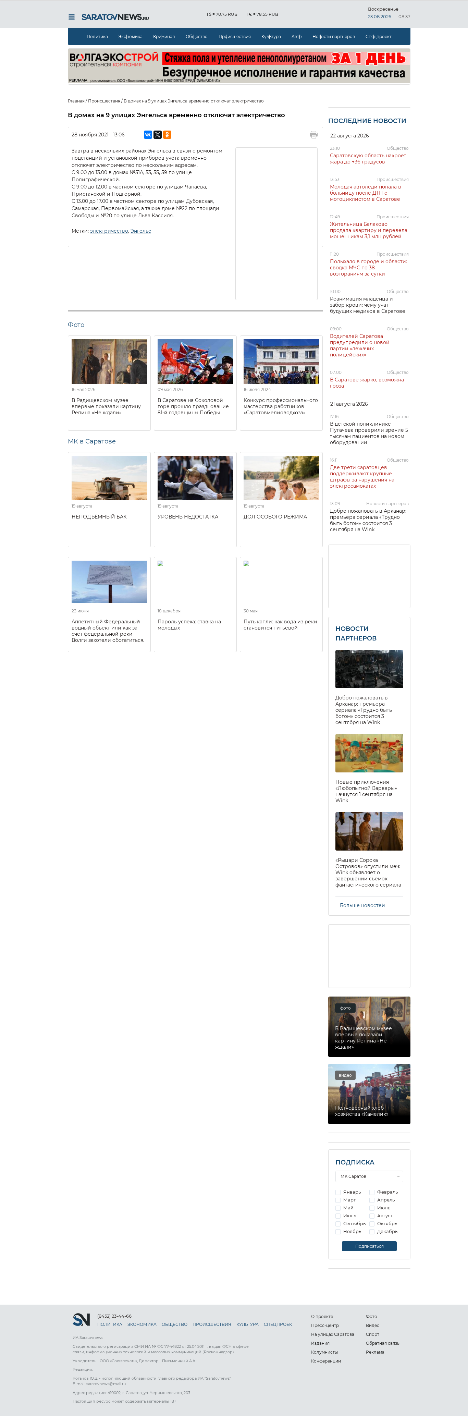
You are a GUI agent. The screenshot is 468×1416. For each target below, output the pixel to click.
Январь (351, 1192)
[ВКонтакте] (148, 135)
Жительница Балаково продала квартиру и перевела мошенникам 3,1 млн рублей (368, 230)
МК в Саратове (92, 441)
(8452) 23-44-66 (114, 1316)
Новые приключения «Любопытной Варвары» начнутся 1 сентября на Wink (366, 791)
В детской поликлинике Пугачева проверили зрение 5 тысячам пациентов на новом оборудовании (369, 433)
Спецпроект (379, 36)
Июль (349, 1215)
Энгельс (141, 231)
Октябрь (386, 1223)
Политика (97, 36)
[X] (157, 135)
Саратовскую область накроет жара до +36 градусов (368, 158)
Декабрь (386, 1231)
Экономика (131, 36)
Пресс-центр (325, 1325)
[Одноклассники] (167, 135)
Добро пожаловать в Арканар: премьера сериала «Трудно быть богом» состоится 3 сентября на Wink (368, 520)
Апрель (385, 1200)
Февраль (387, 1192)
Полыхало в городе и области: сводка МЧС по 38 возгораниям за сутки (368, 267)
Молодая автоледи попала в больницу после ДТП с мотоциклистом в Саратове (365, 193)
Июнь (383, 1207)
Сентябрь (354, 1223)
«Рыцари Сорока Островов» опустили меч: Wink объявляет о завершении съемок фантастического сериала (368, 872)
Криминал (164, 36)
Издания (320, 1343)
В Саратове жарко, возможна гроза (367, 383)
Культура (271, 36)
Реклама (375, 1352)
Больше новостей (362, 905)
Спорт (372, 1334)
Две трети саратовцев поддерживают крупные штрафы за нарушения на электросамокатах (362, 476)
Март (349, 1200)
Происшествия (235, 36)
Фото (371, 1316)
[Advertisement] (277, 223)
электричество (109, 231)
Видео (373, 1325)
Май (348, 1207)
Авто (297, 36)
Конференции (326, 1361)
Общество (197, 36)
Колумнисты (324, 1352)
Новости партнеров (333, 36)
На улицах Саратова (332, 1334)
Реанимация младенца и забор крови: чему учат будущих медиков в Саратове (367, 305)
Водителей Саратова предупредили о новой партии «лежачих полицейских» (360, 345)
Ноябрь (351, 1231)
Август (384, 1215)
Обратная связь (382, 1343)
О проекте (322, 1316)
